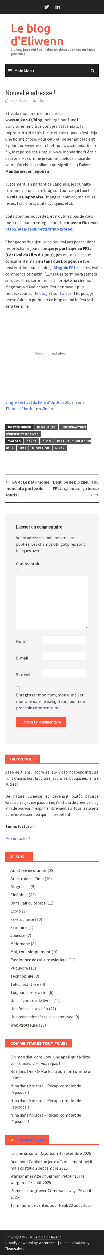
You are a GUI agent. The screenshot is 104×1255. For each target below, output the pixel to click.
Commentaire (29, 567)
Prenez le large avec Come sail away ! (43, 1190)
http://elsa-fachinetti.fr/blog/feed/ (39, 229)
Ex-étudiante (22, 919)
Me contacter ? (17, 838)
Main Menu (24, 70)
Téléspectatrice (24, 984)
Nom (22, 641)
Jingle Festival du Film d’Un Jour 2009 (39, 402)
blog (43, 293)
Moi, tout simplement (30, 951)
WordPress (48, 1242)
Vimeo (47, 408)
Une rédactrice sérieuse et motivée (41, 1016)
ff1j (22, 448)
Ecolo (15, 911)
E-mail (23, 658)
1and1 (31, 441)
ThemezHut (14, 1248)
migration (40, 448)
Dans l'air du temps (27, 903)
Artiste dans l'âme (27, 878)
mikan (60, 448)
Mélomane (20, 943)
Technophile (21, 976)
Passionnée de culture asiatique (38, 959)
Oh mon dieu (21, 1057)
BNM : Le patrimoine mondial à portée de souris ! (27, 488)
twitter (66, 293)
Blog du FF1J (65, 267)
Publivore (19, 968)
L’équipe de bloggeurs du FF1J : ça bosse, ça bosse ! (76, 488)
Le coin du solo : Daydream (34, 1153)
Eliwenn (44, 100)
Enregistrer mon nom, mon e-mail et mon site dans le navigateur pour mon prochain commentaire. (50, 701)
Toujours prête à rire (28, 992)
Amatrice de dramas (28, 870)
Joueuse (17, 935)
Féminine (18, 927)
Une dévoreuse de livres (31, 1000)
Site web (23, 674)
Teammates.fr (30, 1139)
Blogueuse (46, 427)
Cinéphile (19, 894)
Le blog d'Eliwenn (37, 34)
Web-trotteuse (24, 1025)
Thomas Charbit (20, 408)
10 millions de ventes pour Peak (39, 1205)
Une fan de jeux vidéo (29, 1008)
